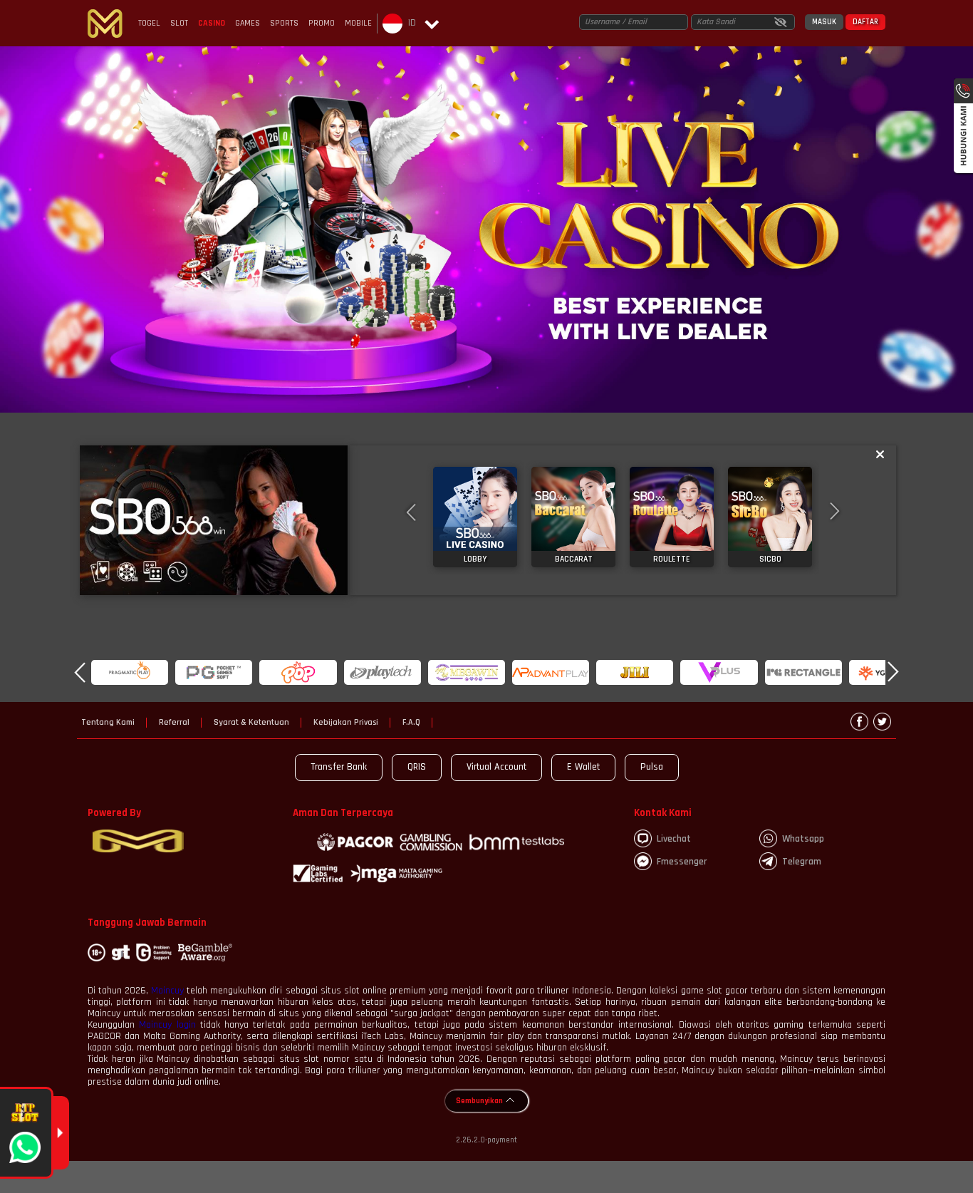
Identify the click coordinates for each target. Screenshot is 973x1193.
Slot (179, 23)
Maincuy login (167, 1024)
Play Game (475, 516)
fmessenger (682, 861)
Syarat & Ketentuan (251, 723)
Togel (149, 23)
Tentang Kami (108, 723)
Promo (321, 23)
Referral (174, 723)
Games (247, 23)
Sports (284, 23)
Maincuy (167, 990)
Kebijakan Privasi (345, 723)
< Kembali (213, 519)
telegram (801, 861)
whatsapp (803, 838)
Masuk (824, 22)
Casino (211, 23)
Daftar (865, 22)
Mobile (358, 23)
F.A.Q (411, 723)
